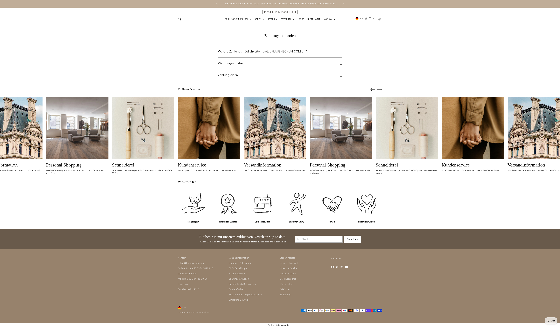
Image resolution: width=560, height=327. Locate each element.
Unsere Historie (288, 273)
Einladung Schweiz (238, 299)
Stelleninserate (287, 257)
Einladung (285, 294)
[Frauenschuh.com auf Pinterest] (337, 266)
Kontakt (182, 257)
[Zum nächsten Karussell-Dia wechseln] (379, 89)
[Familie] (332, 203)
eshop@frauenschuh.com (191, 263)
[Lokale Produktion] (262, 203)
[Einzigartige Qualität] (228, 203)
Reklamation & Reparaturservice (245, 294)
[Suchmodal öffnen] (179, 19)
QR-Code (284, 289)
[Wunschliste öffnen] (370, 19)
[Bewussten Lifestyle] (297, 203)
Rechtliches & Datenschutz (242, 284)
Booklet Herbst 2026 (188, 289)
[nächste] (343, 4)
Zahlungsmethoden (239, 278)
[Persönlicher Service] (366, 203)
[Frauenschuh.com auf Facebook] (333, 266)
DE (360, 18)
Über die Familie (288, 268)
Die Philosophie (288, 278)
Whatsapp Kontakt (187, 273)
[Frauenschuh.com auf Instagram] (342, 266)
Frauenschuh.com (203, 312)
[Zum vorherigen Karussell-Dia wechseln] (372, 89)
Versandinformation (239, 257)
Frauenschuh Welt (289, 263)
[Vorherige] (216, 4)
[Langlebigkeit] (193, 203)
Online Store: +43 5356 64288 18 (195, 268)
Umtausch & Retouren (240, 263)
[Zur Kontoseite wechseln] (374, 19)
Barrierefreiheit (236, 289)
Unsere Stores (287, 284)
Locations (183, 284)
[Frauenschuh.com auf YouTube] (347, 266)
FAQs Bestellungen (238, 268)
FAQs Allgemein (237, 273)
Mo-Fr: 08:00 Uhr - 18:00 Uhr (193, 278)
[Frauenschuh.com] (280, 12)
